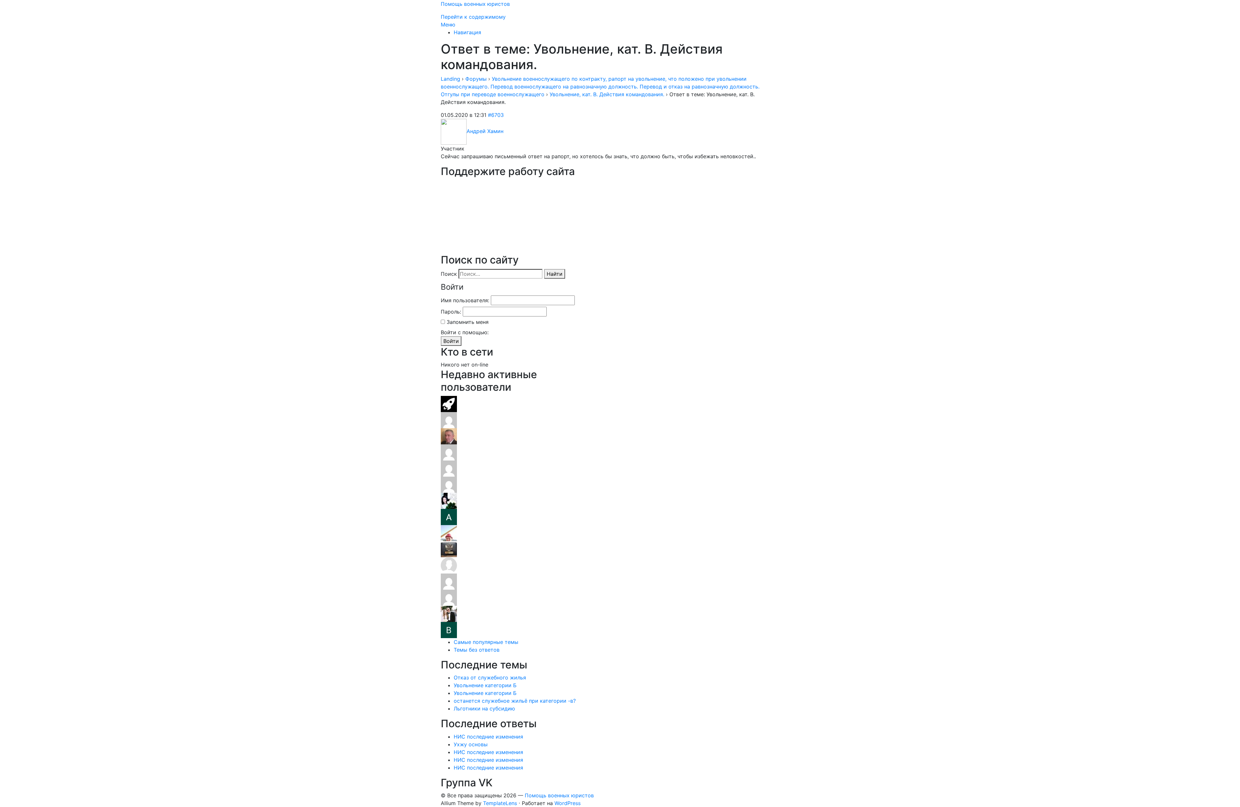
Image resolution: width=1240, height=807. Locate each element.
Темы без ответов (477, 650)
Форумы (476, 79)
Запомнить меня (468, 322)
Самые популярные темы (486, 642)
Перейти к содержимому (473, 17)
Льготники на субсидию (484, 708)
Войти (451, 341)
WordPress (567, 803)
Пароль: (451, 311)
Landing (450, 79)
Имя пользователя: (465, 300)
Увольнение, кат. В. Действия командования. (607, 94)
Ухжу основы (471, 744)
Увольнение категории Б (485, 685)
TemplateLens (500, 803)
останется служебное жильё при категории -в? (515, 701)
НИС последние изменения (488, 736)
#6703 (496, 115)
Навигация (467, 32)
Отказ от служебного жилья (490, 677)
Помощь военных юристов (475, 4)
